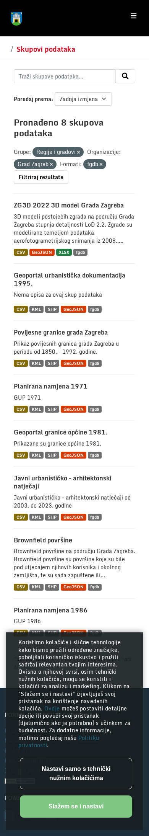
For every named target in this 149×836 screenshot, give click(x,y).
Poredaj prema (32, 99)
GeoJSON (42, 252)
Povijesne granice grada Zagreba (61, 332)
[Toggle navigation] (133, 16)
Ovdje (53, 708)
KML (36, 309)
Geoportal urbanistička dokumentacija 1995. (69, 279)
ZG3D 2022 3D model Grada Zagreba (69, 205)
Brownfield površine (43, 540)
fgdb (80, 252)
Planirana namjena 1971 (50, 386)
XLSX (64, 252)
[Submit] (125, 76)
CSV (20, 252)
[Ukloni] (78, 152)
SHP (52, 309)
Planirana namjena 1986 (50, 610)
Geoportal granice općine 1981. (61, 432)
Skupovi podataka (45, 49)
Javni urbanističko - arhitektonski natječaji (62, 482)
